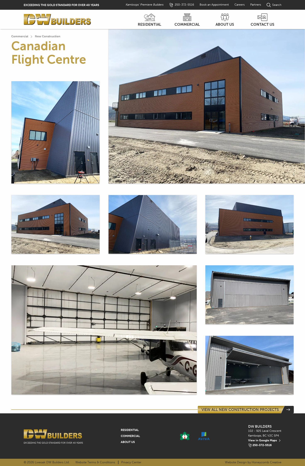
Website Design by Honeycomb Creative (253, 462)
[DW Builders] (57, 19)
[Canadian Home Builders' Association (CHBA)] (185, 436)
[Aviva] (204, 436)
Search (276, 5)
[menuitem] (149, 19)
